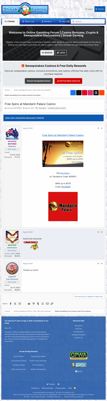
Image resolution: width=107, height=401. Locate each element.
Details (91, 394)
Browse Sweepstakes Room (38, 81)
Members (48, 21)
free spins (42, 108)
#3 (102, 263)
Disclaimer (78, 326)
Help (70, 388)
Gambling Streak (19, 365)
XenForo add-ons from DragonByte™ (45, 394)
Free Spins (64, 173)
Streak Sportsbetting (38, 369)
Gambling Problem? (79, 335)
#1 (102, 128)
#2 (102, 232)
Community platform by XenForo (53, 392)
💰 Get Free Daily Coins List (68, 81)
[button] (18, 21)
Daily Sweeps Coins (18, 369)
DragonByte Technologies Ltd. (77, 394)
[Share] (98, 128)
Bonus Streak (19, 356)
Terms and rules (47, 388)
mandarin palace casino (57, 108)
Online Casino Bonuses (38, 361)
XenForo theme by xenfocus (73, 397)
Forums (11, 21)
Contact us (35, 388)
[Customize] (58, 384)
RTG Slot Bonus (38, 365)
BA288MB (65, 187)
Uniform (52, 384)
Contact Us (79, 338)
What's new (30, 21)
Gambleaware (79, 332)
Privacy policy (60, 388)
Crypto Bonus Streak (38, 356)
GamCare (78, 329)
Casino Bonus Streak (18, 361)
